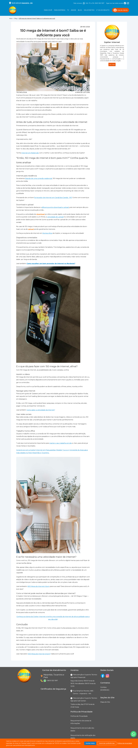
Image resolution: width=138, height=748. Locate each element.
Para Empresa (59, 10)
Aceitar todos (90, 743)
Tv (68, 10)
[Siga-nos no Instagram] (128, 3)
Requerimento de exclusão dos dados (82, 729)
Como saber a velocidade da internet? (41, 410)
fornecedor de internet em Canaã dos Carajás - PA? (53, 197)
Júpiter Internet (112, 42)
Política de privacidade (124, 743)
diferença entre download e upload (55, 207)
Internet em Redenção (30, 153)
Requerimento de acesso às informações (81, 722)
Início (10, 18)
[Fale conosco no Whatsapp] (133, 734)
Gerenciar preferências (107, 743)
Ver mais (112, 64)
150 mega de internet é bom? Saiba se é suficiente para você (37, 18)
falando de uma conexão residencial (38, 178)
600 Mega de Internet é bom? (39, 654)
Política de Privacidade (79, 716)
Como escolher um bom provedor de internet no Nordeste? (51, 263)
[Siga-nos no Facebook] (125, 3)
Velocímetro (89, 10)
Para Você (48, 10)
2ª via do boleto (102, 10)
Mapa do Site (105, 702)
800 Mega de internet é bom (38, 586)
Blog (80, 10)
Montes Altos (47, 233)
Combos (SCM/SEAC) (100, 688)
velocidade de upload (55, 217)
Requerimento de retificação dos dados (83, 736)
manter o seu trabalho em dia (60, 443)
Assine (73, 10)
